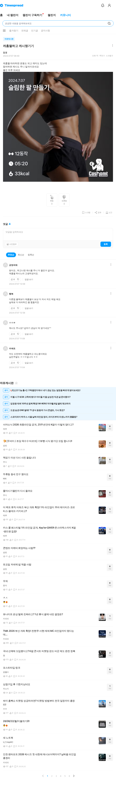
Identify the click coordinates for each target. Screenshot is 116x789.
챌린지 (52, 15)
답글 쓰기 (29, 279)
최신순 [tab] (21, 254)
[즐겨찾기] (16, 383)
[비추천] (18, 279)
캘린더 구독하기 (32, 15)
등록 (106, 244)
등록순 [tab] (31, 254)
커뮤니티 (65, 15)
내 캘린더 (12, 15)
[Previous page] (43, 776)
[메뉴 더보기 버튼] (4, 31)
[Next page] (74, 776)
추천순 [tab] (11, 254)
